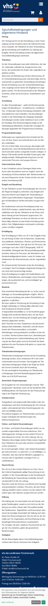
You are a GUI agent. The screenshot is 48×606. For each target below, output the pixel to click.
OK (43, 602)
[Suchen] (40, 20)
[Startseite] (13, 8)
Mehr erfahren (8, 602)
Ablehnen (36, 602)
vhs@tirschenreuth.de (18, 568)
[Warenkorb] (33, 13)
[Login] (41, 13)
